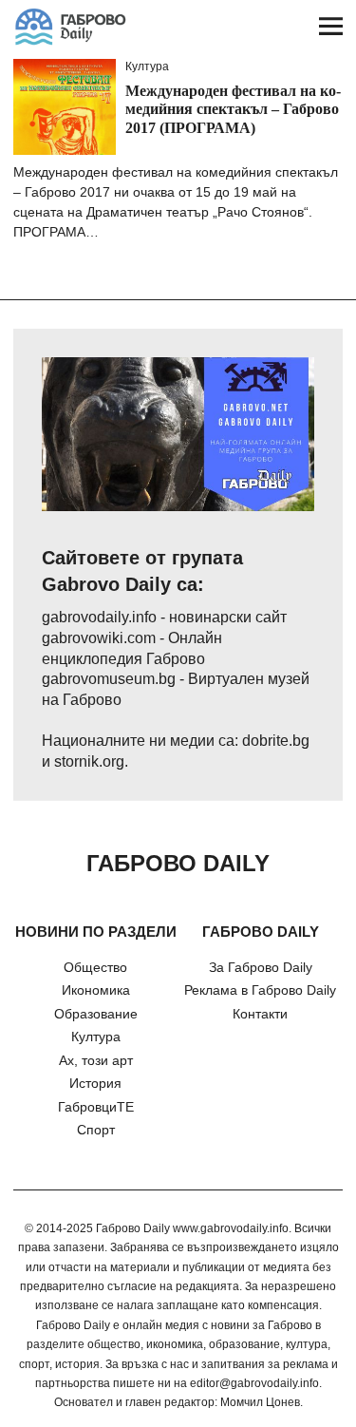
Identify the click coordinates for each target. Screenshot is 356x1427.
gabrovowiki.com (99, 638)
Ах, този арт (96, 1060)
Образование (96, 1013)
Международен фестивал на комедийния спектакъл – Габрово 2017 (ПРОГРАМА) (233, 109)
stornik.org (89, 761)
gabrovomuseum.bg (109, 679)
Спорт (96, 1129)
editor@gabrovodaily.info (254, 1383)
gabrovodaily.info (99, 617)
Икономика (96, 990)
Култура (147, 66)
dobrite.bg (275, 741)
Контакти (260, 1013)
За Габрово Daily (260, 967)
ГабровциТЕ (96, 1106)
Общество (95, 967)
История (95, 1083)
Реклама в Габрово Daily (260, 990)
